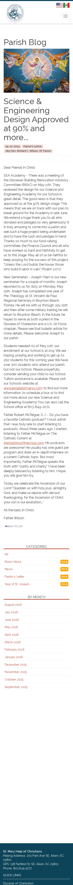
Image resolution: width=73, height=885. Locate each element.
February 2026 (15, 649)
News (9, 569)
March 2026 (13, 642)
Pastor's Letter (14, 576)
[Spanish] (66, 5)
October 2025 (14, 679)
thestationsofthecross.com (24, 443)
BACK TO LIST (15, 526)
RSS (63, 562)
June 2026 (12, 619)
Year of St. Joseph (17, 584)
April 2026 (12, 634)
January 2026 (14, 657)
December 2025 (16, 664)
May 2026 (11, 627)
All (6, 554)
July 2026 (11, 612)
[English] (59, 5)
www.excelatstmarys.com (23, 388)
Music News (13, 561)
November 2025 (16, 672)
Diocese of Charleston (18, 883)
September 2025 (16, 687)
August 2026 (13, 604)
